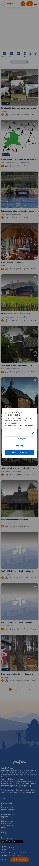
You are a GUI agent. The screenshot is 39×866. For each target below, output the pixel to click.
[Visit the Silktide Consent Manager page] (33, 433)
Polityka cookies (15, 428)
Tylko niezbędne (19, 439)
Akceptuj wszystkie (19, 452)
